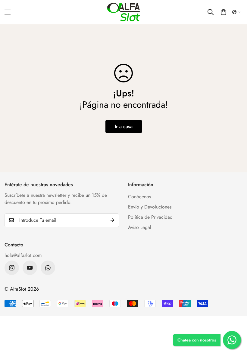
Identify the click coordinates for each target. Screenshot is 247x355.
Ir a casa (124, 126)
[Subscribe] (112, 220)
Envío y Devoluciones (149, 206)
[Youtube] (30, 268)
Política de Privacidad (150, 217)
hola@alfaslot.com (23, 255)
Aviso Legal (139, 227)
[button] (223, 12)
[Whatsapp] (48, 268)
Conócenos (139, 196)
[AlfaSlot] (123, 12)
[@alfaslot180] (12, 268)
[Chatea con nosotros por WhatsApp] (232, 340)
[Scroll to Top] (235, 322)
